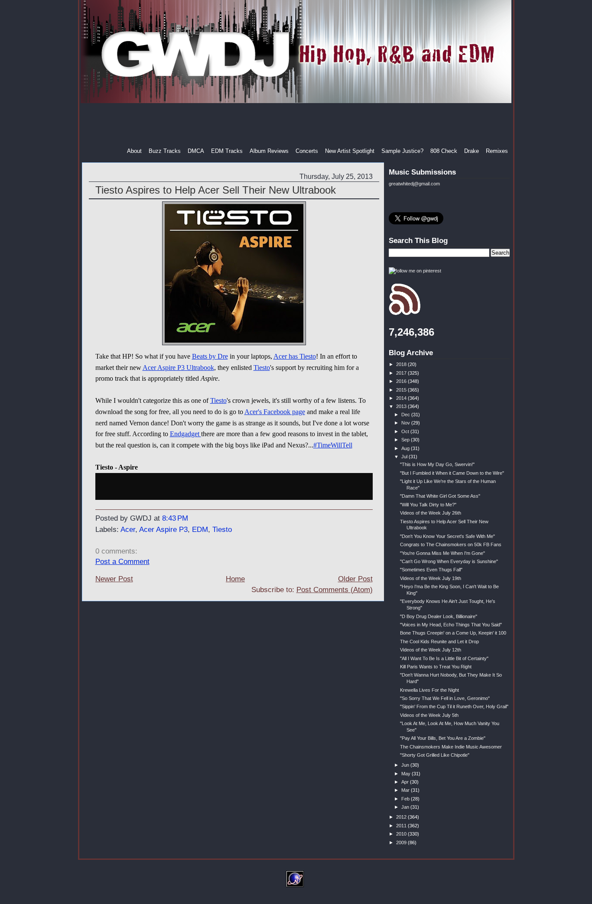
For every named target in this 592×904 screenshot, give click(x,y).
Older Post (355, 579)
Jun (405, 765)
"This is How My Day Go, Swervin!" (437, 464)
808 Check (443, 151)
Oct (405, 431)
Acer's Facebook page (274, 411)
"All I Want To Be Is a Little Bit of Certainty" (444, 658)
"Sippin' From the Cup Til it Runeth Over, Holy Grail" (454, 706)
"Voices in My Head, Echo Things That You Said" (451, 624)
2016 (402, 381)
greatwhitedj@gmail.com (414, 183)
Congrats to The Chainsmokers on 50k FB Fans (450, 544)
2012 (402, 817)
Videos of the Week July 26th (430, 512)
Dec (406, 414)
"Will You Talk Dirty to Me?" (428, 504)
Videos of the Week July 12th (430, 649)
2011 (402, 825)
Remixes (497, 151)
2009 (402, 842)
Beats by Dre (210, 356)
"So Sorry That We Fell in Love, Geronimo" (445, 698)
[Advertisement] (297, 125)
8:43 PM (175, 518)
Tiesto (262, 367)
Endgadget (185, 433)
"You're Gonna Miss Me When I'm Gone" (442, 553)
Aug (406, 448)
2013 (402, 406)
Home (235, 579)
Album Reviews (269, 151)
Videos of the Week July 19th (430, 578)
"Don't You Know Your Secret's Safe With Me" (447, 536)
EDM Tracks (227, 151)
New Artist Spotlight (349, 151)
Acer (127, 529)
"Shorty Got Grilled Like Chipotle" (434, 755)
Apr (405, 781)
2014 (402, 398)
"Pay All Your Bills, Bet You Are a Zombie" (442, 738)
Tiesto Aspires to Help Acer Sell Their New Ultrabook (215, 190)
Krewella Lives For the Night (429, 690)
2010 (402, 833)
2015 (402, 389)
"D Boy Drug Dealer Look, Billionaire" (438, 616)
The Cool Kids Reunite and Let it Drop (439, 641)
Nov (406, 422)
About (134, 151)
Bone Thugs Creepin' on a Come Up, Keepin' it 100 (453, 632)
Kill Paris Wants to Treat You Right (436, 666)
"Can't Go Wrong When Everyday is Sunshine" (449, 561)
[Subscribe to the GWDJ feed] (404, 313)
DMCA (196, 151)
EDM (200, 529)
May (406, 773)
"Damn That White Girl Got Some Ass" (440, 496)
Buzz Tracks (165, 151)
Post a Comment (122, 561)
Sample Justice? (402, 151)
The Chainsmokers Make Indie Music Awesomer (451, 746)
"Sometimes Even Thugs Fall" (431, 569)
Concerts (307, 151)
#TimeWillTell (332, 445)
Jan (405, 807)
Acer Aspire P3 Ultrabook (178, 367)
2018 (402, 364)
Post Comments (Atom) (334, 590)
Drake (471, 151)
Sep (406, 439)
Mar (406, 790)
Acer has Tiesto (294, 356)
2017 (402, 373)
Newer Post (114, 579)
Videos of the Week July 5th (429, 715)
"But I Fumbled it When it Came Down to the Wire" (452, 473)
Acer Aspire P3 (163, 529)
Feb (406, 798)
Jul (405, 456)
